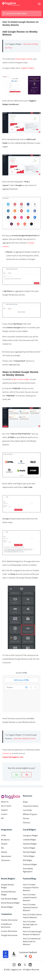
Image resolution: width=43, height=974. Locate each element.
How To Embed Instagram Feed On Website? (31, 887)
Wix (2, 848)
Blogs (25, 802)
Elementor (5, 860)
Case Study (27, 810)
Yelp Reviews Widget (9, 898)
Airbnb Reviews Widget (10, 903)
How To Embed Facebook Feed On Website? (30, 907)
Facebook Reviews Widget (8, 893)
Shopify (4, 843)
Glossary (26, 822)
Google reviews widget (20, 379)
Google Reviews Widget (7, 886)
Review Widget (7, 907)
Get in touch (6, 806)
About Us (4, 801)
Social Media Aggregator (28, 870)
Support (4, 810)
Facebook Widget (30, 843)
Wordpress (5, 839)
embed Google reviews (23, 59)
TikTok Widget (29, 856)
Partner (26, 818)
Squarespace (6, 856)
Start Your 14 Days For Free (24, 738)
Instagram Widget (30, 835)
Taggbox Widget (27, 68)
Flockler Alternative (9, 920)
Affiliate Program (30, 814)
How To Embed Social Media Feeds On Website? (31, 941)
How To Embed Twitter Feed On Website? (32, 916)
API (2, 818)
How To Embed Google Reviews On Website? (32, 933)
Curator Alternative (9, 931)
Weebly (4, 852)
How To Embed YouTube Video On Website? (30, 924)
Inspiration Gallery (30, 806)
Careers (4, 814)
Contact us (6, 753)
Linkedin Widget (29, 839)
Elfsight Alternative (9, 935)
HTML (3, 835)
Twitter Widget (29, 848)
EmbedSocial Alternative (6, 925)
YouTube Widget (29, 852)
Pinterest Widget (30, 864)
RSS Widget (27, 860)
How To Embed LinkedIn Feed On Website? (30, 897)
